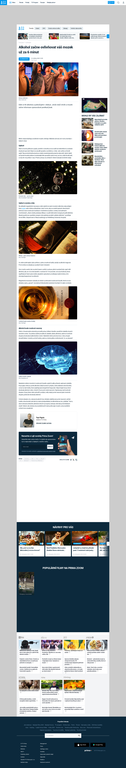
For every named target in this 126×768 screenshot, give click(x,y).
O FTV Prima (24, 743)
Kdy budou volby (85, 725)
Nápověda (42, 757)
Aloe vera (82, 727)
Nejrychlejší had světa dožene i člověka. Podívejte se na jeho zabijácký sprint (101, 122)
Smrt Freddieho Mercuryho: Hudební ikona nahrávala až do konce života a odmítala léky (57, 549)
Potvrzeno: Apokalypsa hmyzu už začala (74, 651)
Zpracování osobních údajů (46, 754)
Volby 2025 (51, 727)
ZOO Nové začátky (97, 725)
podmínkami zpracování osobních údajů (46, 451)
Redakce (42, 759)
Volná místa (23, 746)
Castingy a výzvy (44, 749)
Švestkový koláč (81, 730)
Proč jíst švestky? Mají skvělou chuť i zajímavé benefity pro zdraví (74, 700)
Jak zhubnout (27, 725)
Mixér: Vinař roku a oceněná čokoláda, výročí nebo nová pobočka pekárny (94, 669)
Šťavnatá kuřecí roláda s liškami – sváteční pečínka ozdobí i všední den (96, 652)
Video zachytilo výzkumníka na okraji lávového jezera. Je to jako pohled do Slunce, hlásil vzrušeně (74, 669)
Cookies (23, 757)
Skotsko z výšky (24, 588)
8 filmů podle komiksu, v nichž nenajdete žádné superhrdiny (28, 700)
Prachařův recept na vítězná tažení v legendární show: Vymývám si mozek (51, 660)
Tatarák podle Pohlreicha (72, 727)
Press (41, 746)
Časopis (42, 2)
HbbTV (22, 751)
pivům (24, 208)
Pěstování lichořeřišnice (94, 727)
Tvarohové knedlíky (58, 730)
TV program (58, 725)
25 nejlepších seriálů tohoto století (29, 690)
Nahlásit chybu (24, 762)
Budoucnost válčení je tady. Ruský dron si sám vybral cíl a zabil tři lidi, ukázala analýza (29, 652)
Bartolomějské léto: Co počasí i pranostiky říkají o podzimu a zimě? (74, 708)
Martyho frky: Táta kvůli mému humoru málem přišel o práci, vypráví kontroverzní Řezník (50, 692)
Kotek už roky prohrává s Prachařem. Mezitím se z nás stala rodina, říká (51, 652)
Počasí (78, 725)
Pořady (27, 2)
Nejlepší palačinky (70, 730)
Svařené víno (59, 727)
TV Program (34, 2)
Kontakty (42, 751)
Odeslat (50, 447)
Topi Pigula (34, 60)
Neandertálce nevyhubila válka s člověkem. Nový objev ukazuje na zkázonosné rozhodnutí (100, 160)
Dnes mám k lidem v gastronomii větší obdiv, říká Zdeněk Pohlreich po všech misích (51, 669)
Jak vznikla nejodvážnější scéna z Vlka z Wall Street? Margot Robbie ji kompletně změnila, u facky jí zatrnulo (29, 710)
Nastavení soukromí (45, 762)
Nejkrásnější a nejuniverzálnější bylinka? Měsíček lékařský (73, 691)
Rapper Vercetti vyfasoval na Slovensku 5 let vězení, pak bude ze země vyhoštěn (51, 700)
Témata (21, 2)
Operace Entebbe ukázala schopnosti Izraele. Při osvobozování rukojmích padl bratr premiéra (74, 661)
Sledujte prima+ (51, 2)
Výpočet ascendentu (46, 730)
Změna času (66, 725)
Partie (73, 725)
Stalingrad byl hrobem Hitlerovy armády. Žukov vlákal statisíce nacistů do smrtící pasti (101, 147)
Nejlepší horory (49, 725)
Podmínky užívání (25, 754)
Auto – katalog (30, 727)
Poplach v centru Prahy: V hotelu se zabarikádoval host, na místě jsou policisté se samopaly (29, 660)
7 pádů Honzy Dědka (41, 727)
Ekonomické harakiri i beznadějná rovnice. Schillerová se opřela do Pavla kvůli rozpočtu (29, 669)
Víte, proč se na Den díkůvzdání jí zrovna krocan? (30, 549)
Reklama (23, 749)
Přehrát (23, 586)
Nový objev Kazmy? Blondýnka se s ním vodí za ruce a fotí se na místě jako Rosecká (51, 709)
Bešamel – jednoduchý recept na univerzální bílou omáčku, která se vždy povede (96, 660)
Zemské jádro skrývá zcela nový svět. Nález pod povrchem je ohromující (101, 134)
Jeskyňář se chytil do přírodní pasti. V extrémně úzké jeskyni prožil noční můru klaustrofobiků (83, 549)
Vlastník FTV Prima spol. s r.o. (28, 759)
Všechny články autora (43, 423)
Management (43, 743)
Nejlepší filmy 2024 (38, 725)
